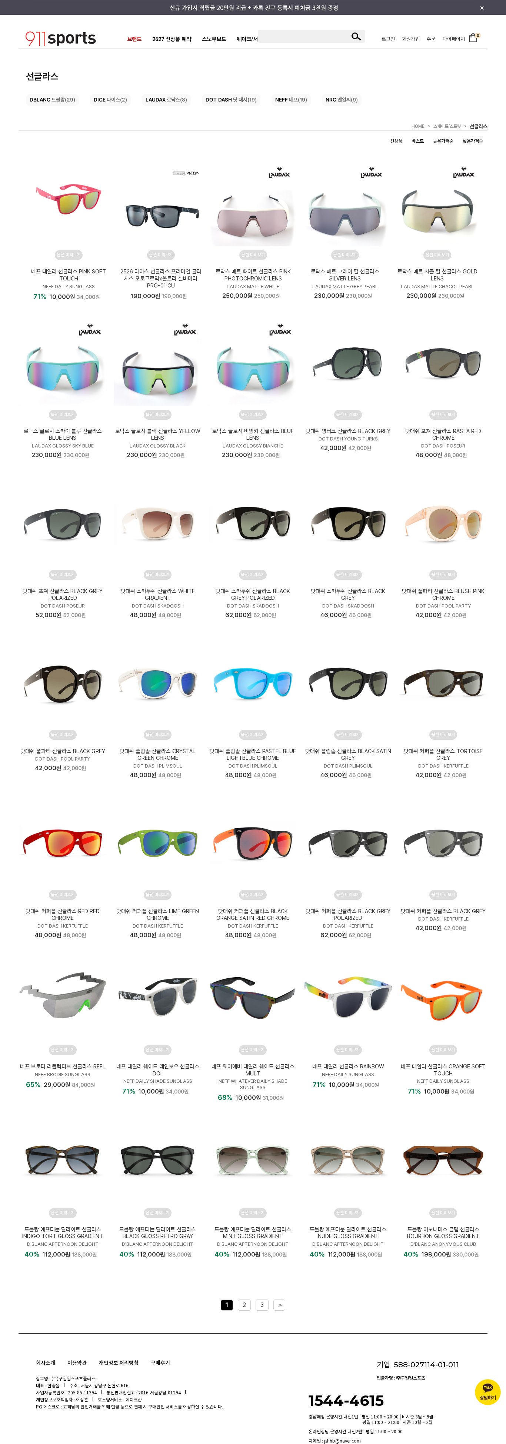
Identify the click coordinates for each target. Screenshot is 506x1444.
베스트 (418, 141)
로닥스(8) (166, 100)
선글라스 (478, 126)
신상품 (396, 141)
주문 (431, 39)
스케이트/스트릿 (447, 126)
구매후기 (160, 1362)
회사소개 (45, 1362)
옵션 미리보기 (68, 254)
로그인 (388, 39)
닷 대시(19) (231, 100)
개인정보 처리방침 (119, 1362)
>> (279, 1305)
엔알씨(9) (342, 100)
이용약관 (77, 1362)
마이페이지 (454, 39)
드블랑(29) (52, 100)
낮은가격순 (473, 141)
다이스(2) (110, 100)
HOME (418, 126)
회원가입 (411, 39)
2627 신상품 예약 (171, 39)
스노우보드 (214, 39)
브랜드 (134, 39)
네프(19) (291, 100)
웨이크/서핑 (250, 39)
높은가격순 (443, 141)
